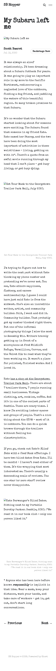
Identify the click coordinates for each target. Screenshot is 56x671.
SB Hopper (12, 5)
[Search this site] (44, 5)
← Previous (13, 623)
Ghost (45, 657)
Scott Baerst (13, 48)
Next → (46, 623)
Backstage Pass (41, 51)
